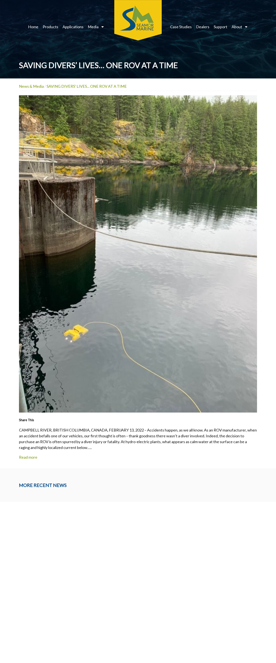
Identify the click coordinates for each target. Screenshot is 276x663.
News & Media (31, 86)
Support (220, 26)
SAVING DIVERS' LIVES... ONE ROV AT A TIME (87, 86)
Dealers (202, 26)
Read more (28, 457)
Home (33, 26)
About (237, 26)
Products (50, 26)
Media (93, 26)
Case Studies (181, 26)
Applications (73, 26)
